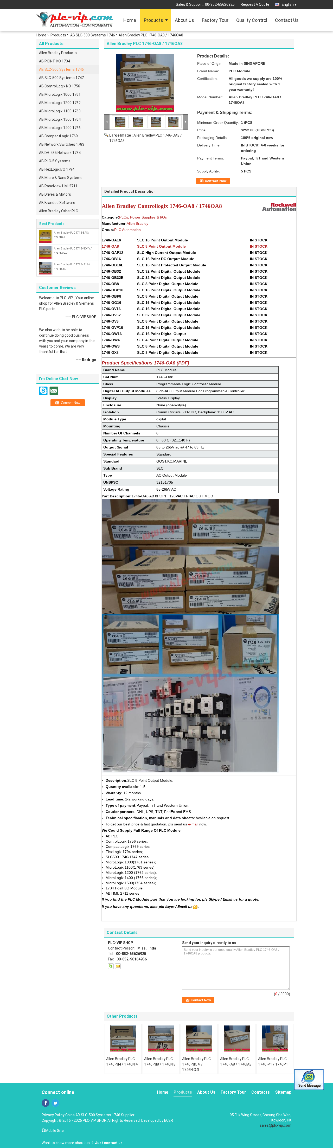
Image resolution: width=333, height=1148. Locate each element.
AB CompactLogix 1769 (58, 136)
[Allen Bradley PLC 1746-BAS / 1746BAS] (45, 236)
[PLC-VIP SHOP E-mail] (118, 966)
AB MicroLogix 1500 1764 (60, 119)
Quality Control (251, 20)
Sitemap (283, 1092)
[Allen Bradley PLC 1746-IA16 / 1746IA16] (45, 268)
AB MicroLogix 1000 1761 (60, 94)
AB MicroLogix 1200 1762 (60, 103)
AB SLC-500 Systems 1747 (61, 78)
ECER (168, 1120)
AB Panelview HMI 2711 (58, 186)
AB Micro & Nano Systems (60, 178)
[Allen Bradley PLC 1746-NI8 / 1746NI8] (161, 1038)
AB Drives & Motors (55, 194)
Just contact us (109, 1143)
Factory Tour (215, 20)
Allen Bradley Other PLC (58, 211)
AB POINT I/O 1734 (54, 61)
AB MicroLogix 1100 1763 (60, 111)
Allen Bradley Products (58, 53)
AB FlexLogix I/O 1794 (56, 169)
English (288, 4)
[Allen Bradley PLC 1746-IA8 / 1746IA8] (237, 1038)
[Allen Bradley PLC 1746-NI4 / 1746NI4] (123, 1038)
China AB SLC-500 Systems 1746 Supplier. (100, 1115)
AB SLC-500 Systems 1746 (92, 35)
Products (153, 20)
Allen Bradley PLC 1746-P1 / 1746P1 (273, 1061)
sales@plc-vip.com (275, 1125)
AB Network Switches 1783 (61, 144)
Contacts (260, 1092)
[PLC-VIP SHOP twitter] (55, 1103)
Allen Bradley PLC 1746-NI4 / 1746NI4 (122, 1061)
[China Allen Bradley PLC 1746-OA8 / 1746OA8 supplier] (146, 83)
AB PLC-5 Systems (55, 161)
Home (129, 20)
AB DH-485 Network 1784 (60, 153)
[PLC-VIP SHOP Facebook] (45, 1103)
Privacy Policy (53, 1115)
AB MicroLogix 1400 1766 (60, 128)
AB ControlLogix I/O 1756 (59, 86)
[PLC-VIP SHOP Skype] (111, 966)
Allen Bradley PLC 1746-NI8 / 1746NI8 (160, 1061)
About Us (184, 20)
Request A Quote (255, 4)
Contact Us (287, 20)
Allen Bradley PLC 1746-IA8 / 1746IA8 (236, 1061)
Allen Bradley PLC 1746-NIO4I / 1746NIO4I (196, 1064)
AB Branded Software (57, 203)
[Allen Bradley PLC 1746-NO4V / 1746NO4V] (45, 252)
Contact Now (216, 181)
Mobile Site (54, 1130)
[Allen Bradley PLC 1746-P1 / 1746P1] (275, 1038)
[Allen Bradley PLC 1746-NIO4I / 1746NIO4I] (199, 1038)
